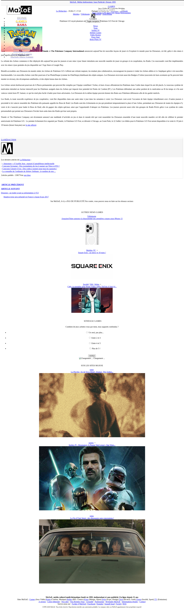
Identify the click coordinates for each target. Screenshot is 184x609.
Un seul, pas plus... (96, 332)
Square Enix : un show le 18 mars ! (92, 253)
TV (155, 599)
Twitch (118, 604)
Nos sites (65, 602)
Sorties (95, 30)
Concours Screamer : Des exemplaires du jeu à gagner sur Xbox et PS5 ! (31, 166)
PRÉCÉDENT (12, 185)
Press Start (95, 37)
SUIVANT (10, 189)
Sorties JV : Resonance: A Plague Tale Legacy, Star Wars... (92, 445)
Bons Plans (95, 39)
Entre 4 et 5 (96, 343)
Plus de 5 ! (96, 348)
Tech (121, 599)
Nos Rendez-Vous (77, 602)
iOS (113, 13)
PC (94, 250)
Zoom (138, 599)
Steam (117, 13)
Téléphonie (91, 216)
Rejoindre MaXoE (113, 602)
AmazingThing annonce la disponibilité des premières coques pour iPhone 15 (92, 219)
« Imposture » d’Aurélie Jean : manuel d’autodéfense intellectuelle (28, 164)
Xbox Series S (98, 13)
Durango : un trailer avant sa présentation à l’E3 (20, 193)
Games (32, 599)
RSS (124, 604)
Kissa (86, 599)
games (91, 443)
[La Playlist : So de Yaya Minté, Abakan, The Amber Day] (92, 436)
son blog (27, 175)
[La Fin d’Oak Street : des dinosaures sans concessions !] (92, 583)
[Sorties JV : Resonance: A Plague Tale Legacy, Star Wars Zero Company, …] (92, 510)
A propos (42, 602)
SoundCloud (110, 604)
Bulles (69, 599)
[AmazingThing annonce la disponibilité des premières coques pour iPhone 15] (92, 244)
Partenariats (99, 602)
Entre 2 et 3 (96, 338)
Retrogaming (125, 13)
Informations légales (130, 602)
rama (92, 370)
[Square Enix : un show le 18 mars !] (92, 278)
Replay (95, 35)
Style (104, 599)
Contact (142, 602)
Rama (48, 599)
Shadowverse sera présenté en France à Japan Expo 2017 (26, 197)
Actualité (89, 602)
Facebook (91, 604)
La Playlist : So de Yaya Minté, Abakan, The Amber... (92, 372)
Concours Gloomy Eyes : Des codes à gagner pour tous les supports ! (29, 169)
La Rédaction (8, 140)
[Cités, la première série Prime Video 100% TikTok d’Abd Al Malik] (92, 312)
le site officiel (31, 125)
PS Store (107, 13)
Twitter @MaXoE (79, 604)
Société (86, 284)
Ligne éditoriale (53, 602)
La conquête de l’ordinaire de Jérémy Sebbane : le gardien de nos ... (29, 171)
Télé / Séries (94, 284)
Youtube (100, 604)
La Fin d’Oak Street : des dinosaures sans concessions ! (92, 518)
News (95, 26)
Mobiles (89, 250)
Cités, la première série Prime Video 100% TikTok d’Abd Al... (92, 287)
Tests (96, 28)
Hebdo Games (95, 33)
